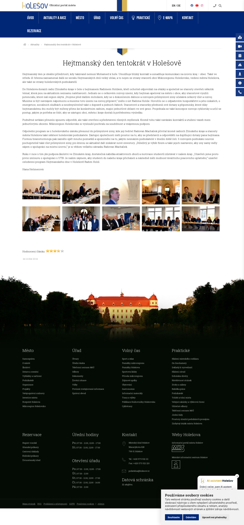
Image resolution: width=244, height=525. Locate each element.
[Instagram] (202, 5)
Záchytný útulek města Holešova (187, 423)
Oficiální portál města (62, 5)
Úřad (97, 17)
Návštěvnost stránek (182, 380)
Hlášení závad (178, 371)
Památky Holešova (131, 367)
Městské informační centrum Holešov (190, 457)
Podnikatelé (28, 380)
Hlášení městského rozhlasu (185, 358)
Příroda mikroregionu (132, 376)
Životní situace (79, 380)
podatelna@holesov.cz (139, 471)
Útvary (75, 358)
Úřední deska (78, 363)
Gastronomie (128, 389)
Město (80, 17)
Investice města (29, 397)
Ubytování (127, 384)
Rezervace (34, 31)
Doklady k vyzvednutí (182, 367)
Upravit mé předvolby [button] (214, 517)
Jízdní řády (177, 414)
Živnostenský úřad (31, 460)
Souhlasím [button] (174, 517)
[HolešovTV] (197, 5)
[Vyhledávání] (220, 5)
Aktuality (34, 44)
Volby (74, 384)
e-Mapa (168, 17)
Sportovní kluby (129, 371)
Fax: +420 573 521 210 (139, 463)
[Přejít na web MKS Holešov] (197, 448)
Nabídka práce (178, 389)
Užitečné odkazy (179, 406)
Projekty (26, 389)
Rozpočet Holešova (31, 402)
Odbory (75, 371)
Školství (26, 367)
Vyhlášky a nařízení (31, 376)
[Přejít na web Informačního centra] (197, 464)
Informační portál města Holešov (187, 442)
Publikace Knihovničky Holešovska (138, 402)
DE (178, 5)
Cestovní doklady (30, 451)
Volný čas (116, 17)
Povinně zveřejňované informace (88, 389)
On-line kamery (179, 363)
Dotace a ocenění (30, 371)
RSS (39, 503)
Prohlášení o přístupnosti (55, 503)
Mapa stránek (28, 503)
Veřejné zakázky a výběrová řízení (188, 402)
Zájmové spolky (129, 380)
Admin (101, 503)
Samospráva (28, 358)
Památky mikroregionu (133, 363)
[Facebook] (192, 5)
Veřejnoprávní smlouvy (33, 393)
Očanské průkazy (30, 447)
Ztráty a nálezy (179, 384)
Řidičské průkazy (30, 455)
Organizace (27, 384)
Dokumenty (77, 376)
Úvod (30, 17)
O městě (26, 363)
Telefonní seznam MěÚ (83, 367)
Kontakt (187, 17)
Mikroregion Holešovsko (34, 406)
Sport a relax (128, 358)
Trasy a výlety (128, 397)
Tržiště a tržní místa (181, 397)
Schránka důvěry (180, 376)
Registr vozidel (29, 443)
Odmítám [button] (191, 517)
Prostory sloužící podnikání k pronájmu (190, 419)
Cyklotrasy (127, 406)
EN (173, 5)
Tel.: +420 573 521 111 (138, 459)
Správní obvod (79, 393)
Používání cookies (85, 503)
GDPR (72, 503)
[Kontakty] (214, 5)
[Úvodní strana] (24, 44)
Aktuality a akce (54, 17)
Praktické (143, 17)
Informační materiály (132, 393)
